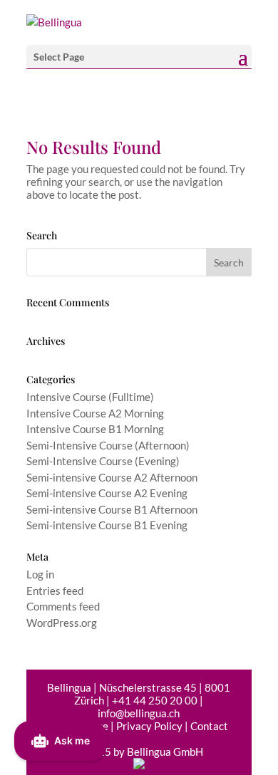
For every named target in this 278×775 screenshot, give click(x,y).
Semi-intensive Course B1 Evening (106, 525)
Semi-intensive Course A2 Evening (106, 493)
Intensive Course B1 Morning (95, 428)
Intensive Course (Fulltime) (90, 396)
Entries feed (54, 590)
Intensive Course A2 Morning (95, 413)
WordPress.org (61, 622)
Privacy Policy (149, 725)
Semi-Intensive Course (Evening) (103, 460)
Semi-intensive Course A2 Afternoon (111, 477)
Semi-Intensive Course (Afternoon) (108, 445)
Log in (40, 574)
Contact (209, 725)
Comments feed (63, 606)
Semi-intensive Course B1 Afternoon (111, 509)
